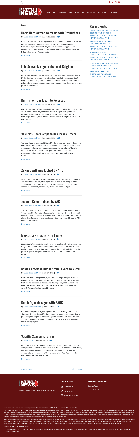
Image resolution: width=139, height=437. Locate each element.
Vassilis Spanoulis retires (37, 336)
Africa (77, 12)
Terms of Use (93, 386)
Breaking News (62, 12)
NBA (54, 12)
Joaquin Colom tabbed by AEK (40, 201)
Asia (83, 12)
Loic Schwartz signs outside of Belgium (47, 66)
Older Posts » (77, 369)
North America (91, 12)
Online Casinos (113, 12)
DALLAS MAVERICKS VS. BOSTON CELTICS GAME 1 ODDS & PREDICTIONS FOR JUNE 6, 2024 (104, 65)
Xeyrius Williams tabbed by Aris (42, 170)
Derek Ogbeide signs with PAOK (42, 302)
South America (102, 12)
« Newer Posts (26, 369)
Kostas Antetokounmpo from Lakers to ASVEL (51, 268)
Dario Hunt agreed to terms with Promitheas (50, 32)
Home (48, 12)
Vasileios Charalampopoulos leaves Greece (48, 133)
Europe (71, 12)
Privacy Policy (93, 389)
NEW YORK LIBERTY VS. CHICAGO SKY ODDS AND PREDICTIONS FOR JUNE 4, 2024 (103, 74)
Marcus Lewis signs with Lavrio (41, 235)
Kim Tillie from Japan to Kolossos (43, 100)
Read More (25, 55)
